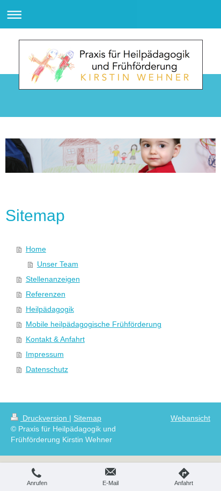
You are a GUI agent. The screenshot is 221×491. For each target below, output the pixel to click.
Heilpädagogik (50, 309)
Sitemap (87, 418)
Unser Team (57, 264)
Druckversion (44, 418)
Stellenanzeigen (53, 279)
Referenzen (45, 294)
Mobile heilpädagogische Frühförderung (93, 324)
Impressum (45, 354)
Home (36, 249)
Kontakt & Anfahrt (55, 339)
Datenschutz (47, 369)
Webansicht (190, 418)
